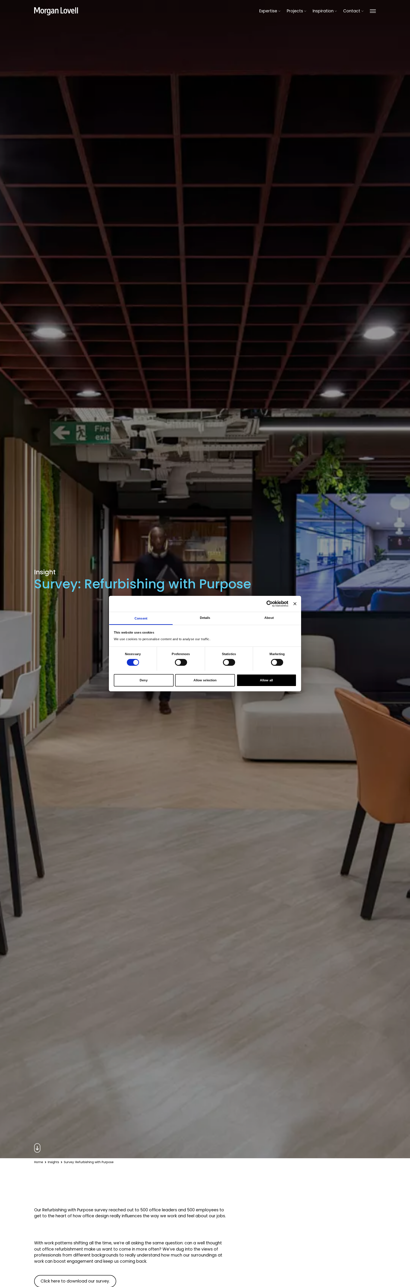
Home (38, 1162)
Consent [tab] (141, 618)
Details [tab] (205, 617)
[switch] (181, 662)
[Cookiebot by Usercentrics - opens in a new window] (269, 604)
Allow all (266, 680)
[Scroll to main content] (205, 1148)
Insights (53, 1162)
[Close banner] (294, 603)
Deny (143, 680)
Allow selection (205, 680)
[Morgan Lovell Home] (56, 11)
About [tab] (269, 617)
